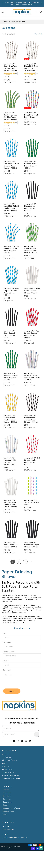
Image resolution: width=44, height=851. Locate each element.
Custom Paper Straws (10, 775)
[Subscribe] (36, 734)
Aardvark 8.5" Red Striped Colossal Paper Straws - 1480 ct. (31, 334)
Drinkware (7, 796)
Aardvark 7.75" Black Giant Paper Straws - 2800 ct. (11, 544)
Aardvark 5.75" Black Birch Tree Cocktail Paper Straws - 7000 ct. (10, 67)
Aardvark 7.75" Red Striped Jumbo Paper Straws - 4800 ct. (32, 461)
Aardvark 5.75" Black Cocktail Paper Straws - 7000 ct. (10, 334)
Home (6, 21)
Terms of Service (9, 772)
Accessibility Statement (11, 778)
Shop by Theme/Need (11, 808)
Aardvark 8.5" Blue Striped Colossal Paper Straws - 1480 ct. (11, 291)
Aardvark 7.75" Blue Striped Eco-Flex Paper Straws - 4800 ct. (11, 249)
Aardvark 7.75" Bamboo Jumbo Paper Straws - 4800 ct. (31, 164)
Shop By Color (8, 811)
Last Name (7, 642)
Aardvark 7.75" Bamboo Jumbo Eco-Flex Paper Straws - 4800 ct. (10, 116)
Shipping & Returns (9, 760)
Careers (5, 766)
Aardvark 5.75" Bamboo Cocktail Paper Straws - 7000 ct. (10, 376)
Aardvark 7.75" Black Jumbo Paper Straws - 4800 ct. (30, 207)
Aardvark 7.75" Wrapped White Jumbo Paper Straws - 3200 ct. (10, 503)
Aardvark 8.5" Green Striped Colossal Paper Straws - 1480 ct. (30, 249)
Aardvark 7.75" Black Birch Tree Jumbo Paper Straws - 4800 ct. (31, 67)
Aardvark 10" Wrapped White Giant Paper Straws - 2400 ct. (32, 376)
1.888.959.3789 (8, 830)
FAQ (4, 763)
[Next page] (31, 562)
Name (5, 633)
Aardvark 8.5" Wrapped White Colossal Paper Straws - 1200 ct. (10, 461)
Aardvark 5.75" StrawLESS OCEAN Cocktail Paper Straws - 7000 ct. (11, 164)
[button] (2, 11)
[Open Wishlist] (41, 848)
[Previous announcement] (2, 3)
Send (12, 691)
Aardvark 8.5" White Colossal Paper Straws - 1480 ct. (32, 290)
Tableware (7, 793)
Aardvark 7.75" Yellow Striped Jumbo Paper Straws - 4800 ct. (10, 418)
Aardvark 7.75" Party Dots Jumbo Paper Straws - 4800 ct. (31, 116)
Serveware (7, 799)
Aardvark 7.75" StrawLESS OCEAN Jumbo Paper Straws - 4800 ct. (11, 207)
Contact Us (6, 757)
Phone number (9, 652)
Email (6, 661)
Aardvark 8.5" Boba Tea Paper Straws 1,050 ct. (32, 502)
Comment (7, 670)
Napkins (6, 790)
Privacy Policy (7, 769)
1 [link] (12, 562)
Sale (4, 814)
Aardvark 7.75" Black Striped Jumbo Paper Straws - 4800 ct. (31, 418)
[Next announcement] (41, 3)
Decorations (7, 802)
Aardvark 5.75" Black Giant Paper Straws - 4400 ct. (31, 544)
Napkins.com (10, 848)
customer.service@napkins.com (15, 837)
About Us (5, 754)
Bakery (5, 805)
